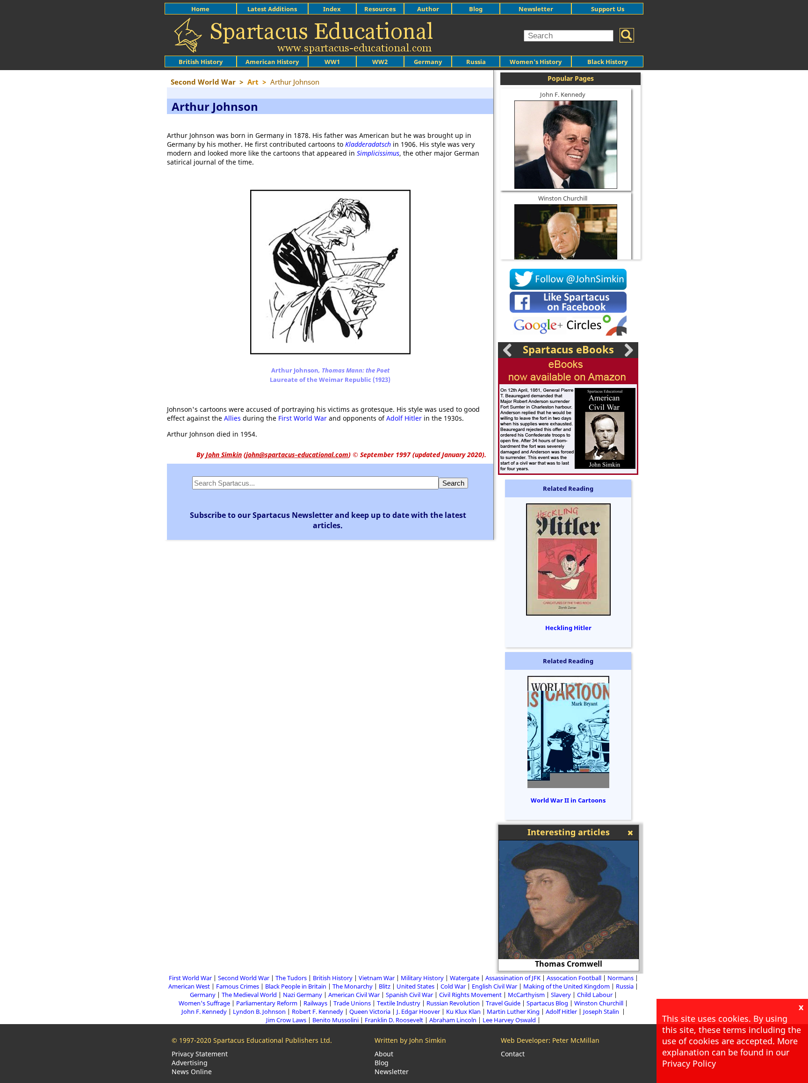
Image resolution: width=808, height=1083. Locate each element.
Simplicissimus (378, 153)
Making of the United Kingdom (566, 986)
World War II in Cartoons (568, 800)
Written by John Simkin (410, 1040)
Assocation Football (574, 978)
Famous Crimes (237, 986)
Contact (513, 1053)
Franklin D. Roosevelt (394, 1020)
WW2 (380, 61)
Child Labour (595, 994)
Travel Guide (503, 1003)
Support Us (607, 9)
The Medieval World (249, 994)
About (384, 1053)
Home (200, 9)
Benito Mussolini (335, 1020)
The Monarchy (352, 986)
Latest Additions (272, 9)
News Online (192, 1071)
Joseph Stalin (601, 1011)
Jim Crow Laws (286, 1020)
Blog (476, 9)
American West (189, 986)
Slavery (561, 994)
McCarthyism (526, 994)
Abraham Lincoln (452, 1020)
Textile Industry (398, 1003)
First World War (302, 418)
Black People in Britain (295, 986)
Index (332, 9)
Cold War (453, 986)
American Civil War (354, 994)
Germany (428, 61)
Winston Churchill (562, 198)
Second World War (243, 978)
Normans (620, 978)
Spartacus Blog (547, 1003)
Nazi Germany (302, 994)
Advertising (190, 1062)
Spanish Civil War (409, 994)
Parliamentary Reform (266, 1003)
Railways (315, 1003)
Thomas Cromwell (568, 964)
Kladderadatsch (368, 144)
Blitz (384, 986)
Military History (422, 978)
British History (333, 978)
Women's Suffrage (204, 1003)
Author (428, 9)
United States (415, 986)
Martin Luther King (513, 1011)
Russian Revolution (453, 1003)
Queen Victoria (369, 1011)
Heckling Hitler (568, 628)
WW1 (332, 61)
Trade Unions (352, 1003)
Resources (380, 9)
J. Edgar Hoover (418, 1011)
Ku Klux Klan (463, 1011)
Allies (232, 418)
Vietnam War (377, 978)
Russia (476, 61)
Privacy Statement (200, 1053)
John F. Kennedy (562, 94)
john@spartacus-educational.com (297, 454)
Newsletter (536, 9)
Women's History (536, 61)
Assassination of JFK (513, 978)
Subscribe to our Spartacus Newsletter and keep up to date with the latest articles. (328, 520)
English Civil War (494, 986)
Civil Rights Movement (470, 994)
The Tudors (291, 978)
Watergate (464, 978)
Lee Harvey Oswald (509, 1020)
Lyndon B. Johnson (259, 1011)
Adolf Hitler (404, 418)
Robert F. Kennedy (317, 1011)
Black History (607, 61)
